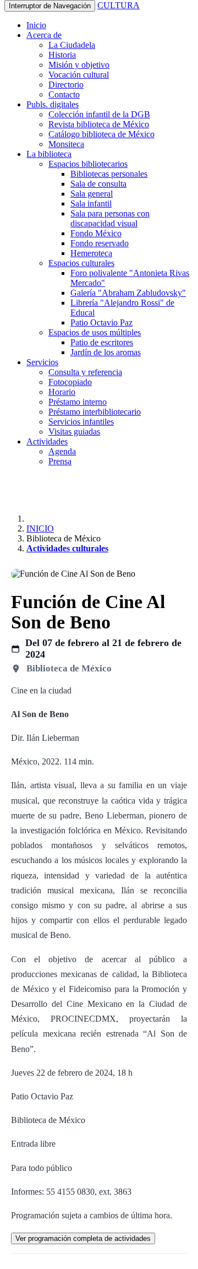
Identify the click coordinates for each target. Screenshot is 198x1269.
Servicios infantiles (81, 421)
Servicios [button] (42, 362)
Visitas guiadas (74, 431)
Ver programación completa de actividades (83, 1238)
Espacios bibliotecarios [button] (88, 164)
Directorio (66, 84)
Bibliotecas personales (108, 173)
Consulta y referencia (85, 372)
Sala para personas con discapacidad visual (110, 218)
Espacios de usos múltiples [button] (94, 332)
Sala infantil (91, 203)
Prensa (60, 461)
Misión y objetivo (78, 64)
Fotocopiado (70, 382)
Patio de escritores (101, 342)
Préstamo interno (77, 401)
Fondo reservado (99, 243)
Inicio (36, 25)
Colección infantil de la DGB (99, 114)
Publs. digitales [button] (52, 104)
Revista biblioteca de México (98, 124)
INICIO (40, 528)
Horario (61, 392)
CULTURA (118, 5)
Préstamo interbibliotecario (94, 411)
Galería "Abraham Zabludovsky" (128, 292)
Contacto (64, 94)
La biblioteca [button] (49, 154)
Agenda (62, 451)
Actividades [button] (47, 441)
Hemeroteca (91, 253)
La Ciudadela (71, 45)
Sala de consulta (98, 183)
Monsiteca (66, 144)
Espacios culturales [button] (81, 263)
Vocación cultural (78, 74)
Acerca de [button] (44, 35)
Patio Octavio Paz (101, 322)
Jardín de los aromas (105, 352)
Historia (62, 54)
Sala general (91, 193)
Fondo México (96, 233)
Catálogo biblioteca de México (101, 134)
